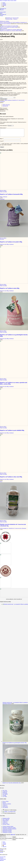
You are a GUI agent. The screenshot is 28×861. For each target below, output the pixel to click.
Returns (4, 802)
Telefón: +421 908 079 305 (9, 811)
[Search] (0, 10)
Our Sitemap (5, 807)
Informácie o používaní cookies (9, 827)
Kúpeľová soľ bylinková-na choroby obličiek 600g (10, 30)
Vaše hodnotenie (4, 125)
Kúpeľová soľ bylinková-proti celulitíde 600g (12, 430)
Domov (1, 22)
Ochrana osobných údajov (8, 826)
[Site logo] (3, 8)
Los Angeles (5, 794)
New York (5, 790)
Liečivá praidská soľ (16, 22)
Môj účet (4, 846)
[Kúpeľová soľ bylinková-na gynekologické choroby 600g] (14, 329)
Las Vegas (5, 796)
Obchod (5, 22)
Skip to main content (12, 0)
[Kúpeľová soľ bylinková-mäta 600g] (14, 283)
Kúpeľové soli (3, 244)
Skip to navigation (4, 0)
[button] (3, 191)
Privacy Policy (6, 801)
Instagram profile (6, 818)
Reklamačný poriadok (7, 830)
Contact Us (5, 805)
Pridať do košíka (4, 98)
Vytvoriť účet (2, 856)
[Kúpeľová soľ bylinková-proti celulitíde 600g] (14, 425)
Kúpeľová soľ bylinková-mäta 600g (9, 288)
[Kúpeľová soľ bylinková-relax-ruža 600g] (14, 471)
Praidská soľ (9, 22)
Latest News (5, 806)
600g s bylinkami (8, 100)
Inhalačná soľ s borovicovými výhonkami (17, 528)
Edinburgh (5, 792)
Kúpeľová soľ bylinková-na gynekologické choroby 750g (14, 742)
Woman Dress (5, 820)
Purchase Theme (6, 824)
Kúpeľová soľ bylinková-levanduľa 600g (8, 27)
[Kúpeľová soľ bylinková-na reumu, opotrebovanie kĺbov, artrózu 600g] (14, 377)
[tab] (6, 104)
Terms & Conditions (7, 803)
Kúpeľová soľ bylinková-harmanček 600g (11, 194)
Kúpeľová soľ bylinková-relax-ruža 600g (11, 476)
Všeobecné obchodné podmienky (9, 828)
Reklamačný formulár (7, 831)
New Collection (6, 819)
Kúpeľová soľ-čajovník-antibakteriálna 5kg (12, 782)
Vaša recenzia (3, 127)
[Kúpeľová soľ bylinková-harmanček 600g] (14, 189)
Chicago (4, 795)
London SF (5, 791)
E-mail (2, 141)
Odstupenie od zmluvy (7, 832)
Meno (1, 138)
